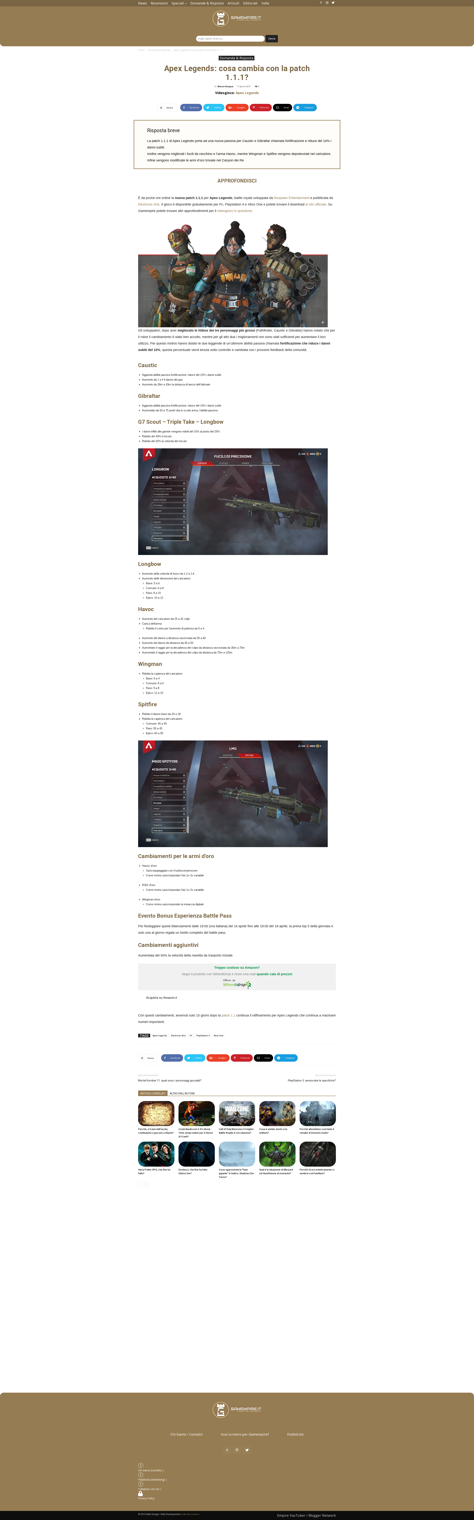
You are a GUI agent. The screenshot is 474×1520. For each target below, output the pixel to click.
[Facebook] (321, 2)
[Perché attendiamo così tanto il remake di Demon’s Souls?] (318, 1113)
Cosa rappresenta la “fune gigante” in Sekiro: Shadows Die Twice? (236, 1173)
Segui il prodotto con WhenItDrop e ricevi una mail (237, 971)
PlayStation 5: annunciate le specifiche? (312, 1080)
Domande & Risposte (207, 3)
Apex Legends (247, 93)
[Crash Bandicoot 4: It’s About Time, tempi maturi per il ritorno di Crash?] (196, 1113)
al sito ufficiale (315, 204)
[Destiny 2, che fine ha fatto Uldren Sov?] (196, 1154)
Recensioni (159, 3)
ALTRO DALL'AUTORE (182, 1093)
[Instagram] (327, 2)
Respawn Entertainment (291, 198)
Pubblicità (295, 1434)
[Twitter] (333, 2)
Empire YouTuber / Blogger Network (306, 1515)
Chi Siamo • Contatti (187, 1434)
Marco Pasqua (225, 86)
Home (141, 50)
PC (191, 1035)
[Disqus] (237, 1242)
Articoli (233, 3)
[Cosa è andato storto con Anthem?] (277, 1113)
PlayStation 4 (203, 1035)
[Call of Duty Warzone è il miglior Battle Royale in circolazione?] (237, 1113)
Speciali (178, 3)
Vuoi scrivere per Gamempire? (245, 1434)
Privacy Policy (146, 1498)
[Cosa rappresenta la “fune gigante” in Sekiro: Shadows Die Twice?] (237, 1154)
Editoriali (250, 3)
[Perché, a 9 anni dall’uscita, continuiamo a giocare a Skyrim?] (156, 1113)
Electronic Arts (148, 204)
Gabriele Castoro (190, 1514)
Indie (265, 3)
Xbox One (218, 1035)
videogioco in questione (234, 211)
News (142, 3)
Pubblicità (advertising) (152, 1479)
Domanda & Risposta (159, 50)
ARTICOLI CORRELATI (152, 1093)
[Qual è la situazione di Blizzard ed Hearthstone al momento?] (277, 1154)
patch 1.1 (228, 1015)
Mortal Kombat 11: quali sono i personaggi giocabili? (169, 1080)
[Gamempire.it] (237, 19)
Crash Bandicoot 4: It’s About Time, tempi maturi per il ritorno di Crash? (195, 1133)
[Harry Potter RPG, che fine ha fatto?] (156, 1154)
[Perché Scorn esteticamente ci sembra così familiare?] (318, 1154)
